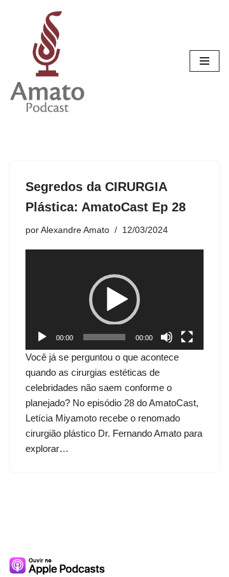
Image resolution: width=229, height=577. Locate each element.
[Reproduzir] (42, 337)
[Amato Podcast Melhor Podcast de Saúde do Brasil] (48, 61)
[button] (114, 299)
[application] (114, 299)
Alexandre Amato (75, 230)
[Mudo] (166, 337)
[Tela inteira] (187, 337)
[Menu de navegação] (204, 61)
